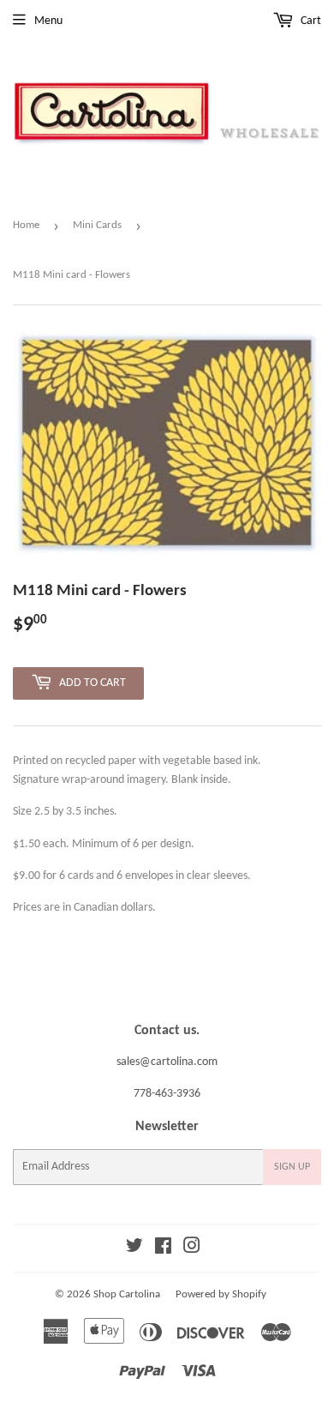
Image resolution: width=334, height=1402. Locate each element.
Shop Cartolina (126, 1294)
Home (26, 225)
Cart (309, 21)
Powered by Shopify (221, 1294)
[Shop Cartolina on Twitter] (134, 1249)
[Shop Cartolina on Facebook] (163, 1249)
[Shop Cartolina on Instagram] (191, 1249)
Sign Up (292, 1167)
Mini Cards (97, 225)
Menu (48, 21)
